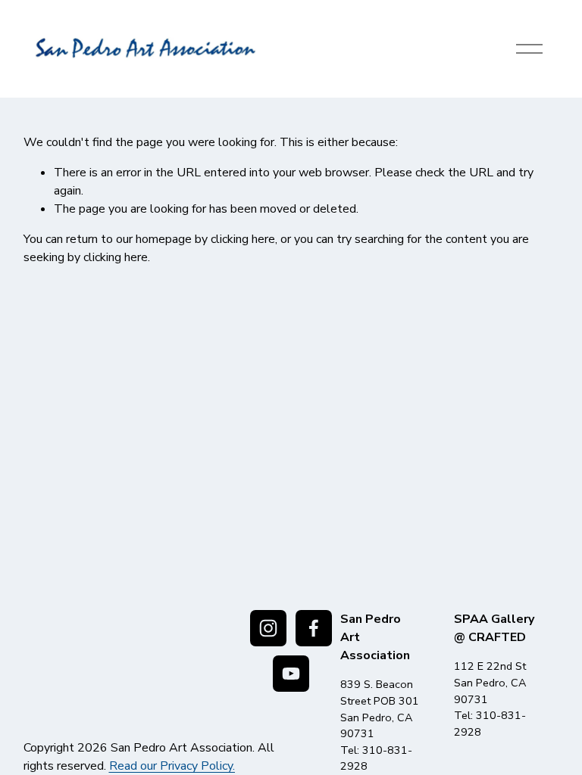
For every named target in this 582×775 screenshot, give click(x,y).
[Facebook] (314, 628)
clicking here (243, 239)
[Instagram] (268, 628)
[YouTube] (291, 673)
